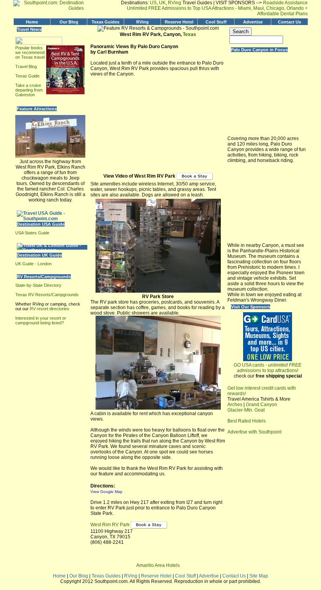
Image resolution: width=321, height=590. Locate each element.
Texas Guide (27, 76)
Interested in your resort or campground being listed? (40, 320)
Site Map (258, 576)
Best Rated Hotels (246, 421)
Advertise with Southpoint (254, 432)
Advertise (253, 22)
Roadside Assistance (285, 2)
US (153, 2)
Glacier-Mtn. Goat (246, 410)
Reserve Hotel (179, 22)
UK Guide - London (33, 263)
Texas (189, 34)
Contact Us (289, 22)
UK (162, 2)
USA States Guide (32, 232)
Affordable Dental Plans (282, 13)
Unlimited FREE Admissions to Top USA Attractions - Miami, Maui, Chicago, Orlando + (217, 8)
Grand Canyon (261, 404)
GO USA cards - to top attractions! (267, 367)
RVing (174, 2)
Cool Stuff (216, 22)
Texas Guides (105, 22)
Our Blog (69, 22)
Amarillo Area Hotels (158, 565)
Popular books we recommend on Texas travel (30, 52)
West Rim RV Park (110, 525)
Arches (234, 404)
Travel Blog (26, 66)
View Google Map (106, 491)
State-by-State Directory (38, 285)
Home (32, 22)
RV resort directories (49, 308)
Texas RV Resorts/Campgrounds (47, 294)
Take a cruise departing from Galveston (29, 90)
